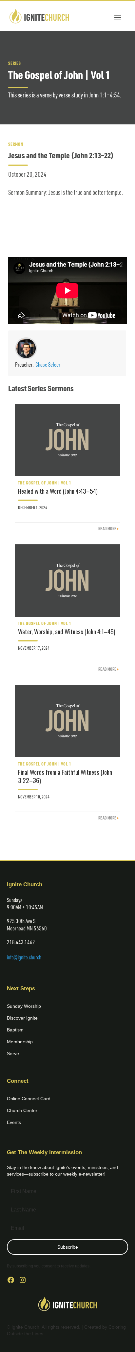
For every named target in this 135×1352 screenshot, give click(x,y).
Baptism (15, 1029)
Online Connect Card (28, 1098)
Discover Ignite (22, 1018)
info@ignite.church (24, 957)
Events (14, 1122)
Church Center (22, 1110)
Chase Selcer (47, 364)
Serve (13, 1053)
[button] (117, 16)
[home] (39, 16)
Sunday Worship (24, 1006)
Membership (20, 1041)
